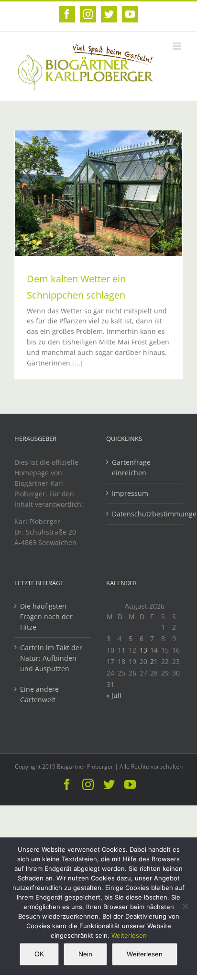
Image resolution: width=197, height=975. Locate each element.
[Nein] (185, 906)
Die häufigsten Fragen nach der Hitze (46, 616)
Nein (85, 954)
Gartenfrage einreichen (131, 467)
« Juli (113, 695)
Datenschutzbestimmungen (145, 513)
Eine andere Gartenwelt (39, 694)
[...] (77, 362)
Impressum (130, 493)
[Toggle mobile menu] (178, 46)
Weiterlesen (129, 935)
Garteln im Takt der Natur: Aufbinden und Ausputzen (51, 658)
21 (154, 661)
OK (39, 954)
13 (143, 649)
